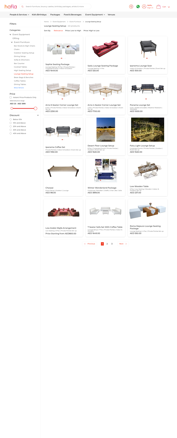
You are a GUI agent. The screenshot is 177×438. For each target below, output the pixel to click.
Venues (111, 14)
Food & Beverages (72, 14)
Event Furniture (75, 22)
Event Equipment (94, 14)
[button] (61, 58)
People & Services (18, 14)
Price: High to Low (91, 30)
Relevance (58, 30)
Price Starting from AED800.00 (61, 233)
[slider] (12, 108)
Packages (55, 14)
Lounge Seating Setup (93, 22)
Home (46, 22)
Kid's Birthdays (39, 14)
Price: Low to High (73, 30)
